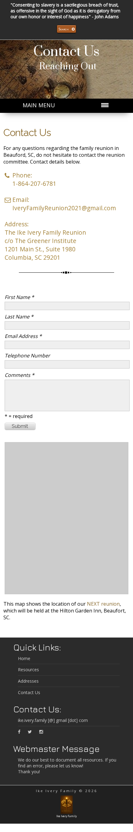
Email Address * (23, 336)
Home (24, 658)
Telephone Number (27, 355)
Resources (28, 669)
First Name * (19, 297)
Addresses (28, 681)
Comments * (19, 375)
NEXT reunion (103, 603)
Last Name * (19, 316)
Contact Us (66, 52)
